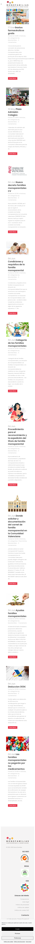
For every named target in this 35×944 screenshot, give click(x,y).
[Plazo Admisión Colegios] (17, 97)
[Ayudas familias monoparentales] (17, 600)
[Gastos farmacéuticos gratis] (17, 16)
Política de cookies (8, 941)
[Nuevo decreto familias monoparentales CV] (17, 171)
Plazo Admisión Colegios (15, 112)
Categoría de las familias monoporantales (17, 343)
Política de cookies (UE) (22, 910)
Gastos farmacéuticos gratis (16, 30)
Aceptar (17, 929)
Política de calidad (23, 907)
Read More (12, 78)
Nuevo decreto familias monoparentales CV (17, 187)
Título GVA (21, 541)
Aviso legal (28, 941)
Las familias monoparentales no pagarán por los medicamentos (17, 761)
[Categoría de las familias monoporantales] (17, 329)
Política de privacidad (19, 941)
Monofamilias (12, 40)
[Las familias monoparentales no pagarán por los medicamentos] (17, 744)
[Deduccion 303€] (17, 673)
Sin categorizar (13, 38)
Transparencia (24, 899)
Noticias (23, 36)
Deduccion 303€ (17, 686)
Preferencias (17, 938)
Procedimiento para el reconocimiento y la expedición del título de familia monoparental (17, 436)
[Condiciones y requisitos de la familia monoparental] (17, 248)
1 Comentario (22, 623)
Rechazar (17, 933)
